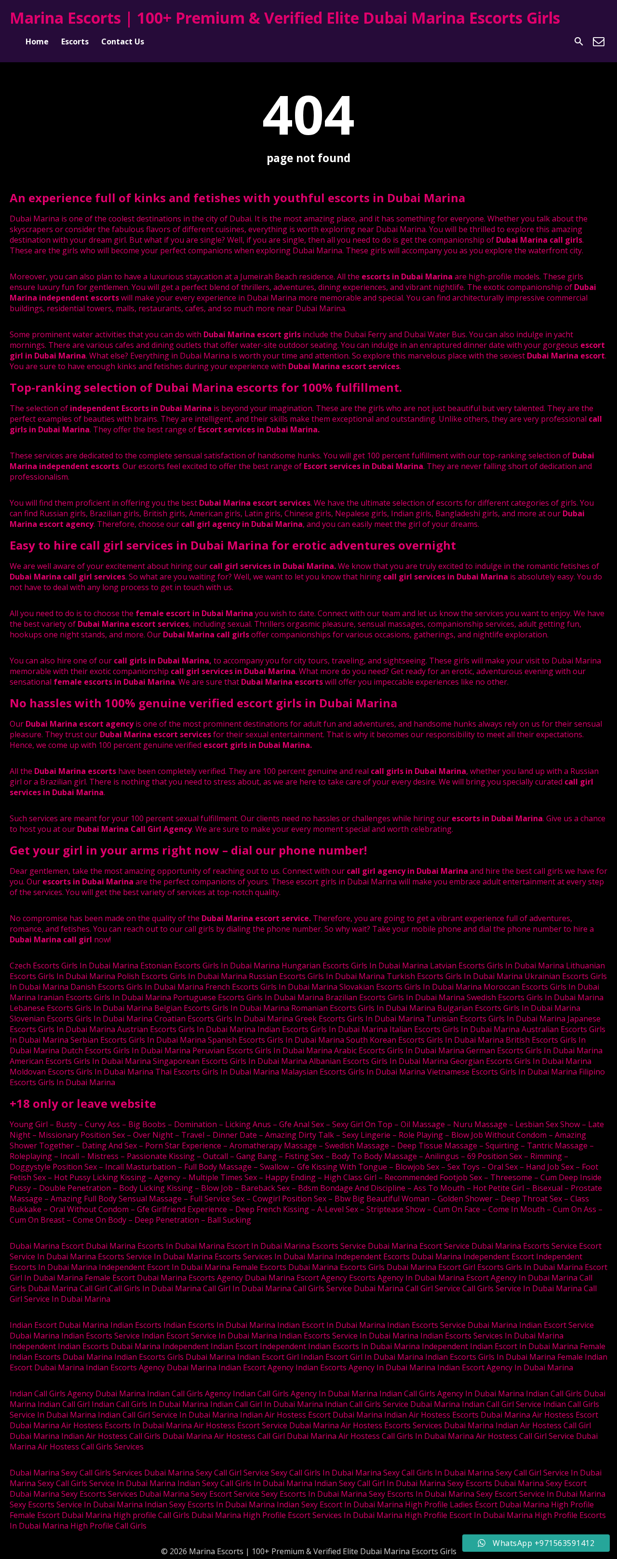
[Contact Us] (598, 41)
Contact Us (122, 41)
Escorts (75, 41)
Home (37, 41)
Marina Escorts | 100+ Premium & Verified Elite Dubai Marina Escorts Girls (285, 17)
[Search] (579, 41)
